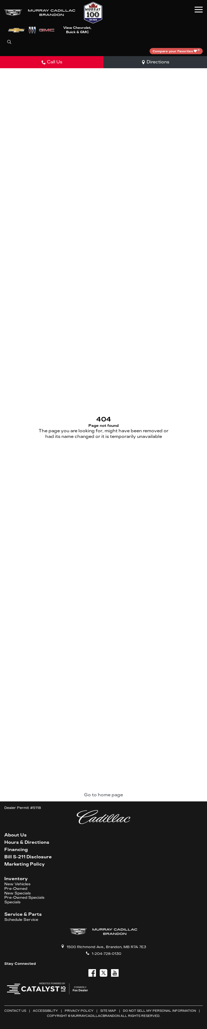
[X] (103, 973)
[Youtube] (115, 973)
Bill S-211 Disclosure (28, 857)
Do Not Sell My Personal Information (159, 1011)
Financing (16, 849)
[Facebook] (92, 973)
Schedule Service (21, 920)
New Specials (17, 893)
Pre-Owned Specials (24, 898)
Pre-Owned (15, 889)
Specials (12, 902)
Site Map (108, 1011)
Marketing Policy (24, 864)
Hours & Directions (26, 842)
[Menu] (199, 9)
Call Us (54, 61)
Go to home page (103, 794)
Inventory (16, 878)
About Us (15, 835)
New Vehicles (17, 884)
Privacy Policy (79, 1011)
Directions (158, 61)
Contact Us (15, 1011)
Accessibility (45, 1011)
